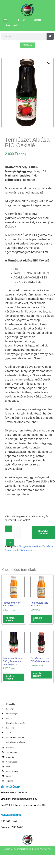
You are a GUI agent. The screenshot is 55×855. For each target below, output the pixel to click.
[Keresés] (50, 36)
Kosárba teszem (43, 532)
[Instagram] (24, 20)
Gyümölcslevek (28, 550)
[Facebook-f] (18, 20)
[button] (5, 20)
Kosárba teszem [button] (10, 619)
